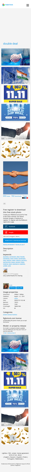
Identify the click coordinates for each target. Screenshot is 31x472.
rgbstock (9, 5)
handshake (21, 258)
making (18, 260)
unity (9, 266)
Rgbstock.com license (12, 318)
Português (10, 459)
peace (13, 262)
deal (18, 257)
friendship (6, 258)
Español (19, 457)
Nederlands (19, 459)
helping (9, 260)
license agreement (23, 453)
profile (12, 288)
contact (14, 453)
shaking (5, 264)
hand (11, 258)
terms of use (11, 333)
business (6, 257)
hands (16, 258)
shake (22, 262)
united (5, 266)
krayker (15, 274)
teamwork (16, 264)
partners (24, 260)
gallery (19, 288)
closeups (9, 314)
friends (22, 257)
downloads (18, 196)
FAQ (5, 333)
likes (25, 196)
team (10, 264)
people (18, 262)
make (13, 260)
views (8, 196)
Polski (25, 457)
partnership (7, 262)
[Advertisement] (15, 24)
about (19, 455)
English (6, 457)
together (22, 264)
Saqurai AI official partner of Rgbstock (20, 464)
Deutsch (12, 457)
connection (12, 257)
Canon (16, 298)
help (4, 260)
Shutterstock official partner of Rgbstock (11, 464)
